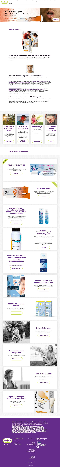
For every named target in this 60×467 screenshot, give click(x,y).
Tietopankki (32, 456)
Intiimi (34, 443)
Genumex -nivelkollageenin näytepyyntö (32, 449)
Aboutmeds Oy (32, 441)
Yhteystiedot (32, 457)
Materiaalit (33, 455)
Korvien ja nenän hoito (23, 141)
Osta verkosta (32, 447)
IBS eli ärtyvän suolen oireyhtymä (31, 452)
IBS (51, 141)
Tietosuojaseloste (30, 465)
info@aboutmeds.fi (17, 444)
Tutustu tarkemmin (16, 268)
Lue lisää (16, 173)
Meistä (10, 3)
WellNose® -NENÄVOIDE (37, 81)
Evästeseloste (5, 444)
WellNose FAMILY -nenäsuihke (15, 88)
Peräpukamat (9, 141)
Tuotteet (33, 442)
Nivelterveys (37, 141)
